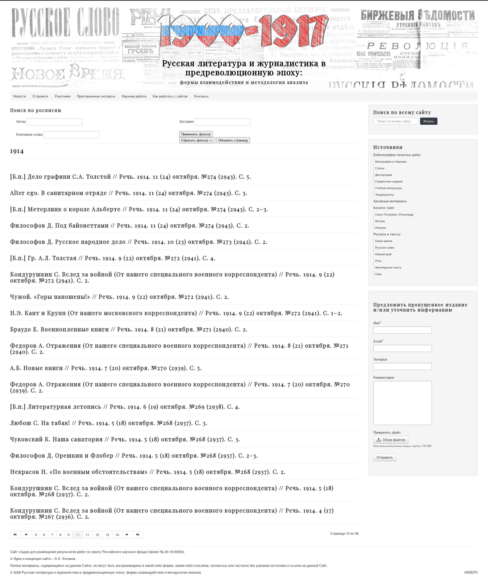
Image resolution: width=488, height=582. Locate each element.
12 (97, 534)
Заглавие (186, 121)
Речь (378, 261)
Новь (378, 274)
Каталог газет (383, 207)
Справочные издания (389, 181)
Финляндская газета (388, 267)
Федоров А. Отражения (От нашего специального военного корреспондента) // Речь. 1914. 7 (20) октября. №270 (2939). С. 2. (180, 387)
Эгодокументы (384, 194)
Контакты (201, 96)
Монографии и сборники (390, 161)
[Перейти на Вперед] (127, 534)
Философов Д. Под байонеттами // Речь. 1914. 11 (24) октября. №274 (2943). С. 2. (130, 225)
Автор (20, 121)
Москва (380, 221)
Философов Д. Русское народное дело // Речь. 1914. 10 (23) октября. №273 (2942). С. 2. (139, 241)
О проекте (40, 96)
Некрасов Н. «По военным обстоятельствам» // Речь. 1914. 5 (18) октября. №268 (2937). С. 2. (148, 471)
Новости (19, 96)
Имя (376, 322)
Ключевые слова (29, 134)
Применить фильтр (195, 134)
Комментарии (383, 377)
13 (107, 534)
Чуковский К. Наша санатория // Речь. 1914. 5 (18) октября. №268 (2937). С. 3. (125, 439)
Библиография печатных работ (397, 154)
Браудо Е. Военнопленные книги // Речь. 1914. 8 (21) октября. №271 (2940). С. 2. (129, 329)
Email (377, 341)
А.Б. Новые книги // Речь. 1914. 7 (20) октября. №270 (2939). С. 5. (106, 368)
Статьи (379, 168)
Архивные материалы (390, 201)
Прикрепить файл (387, 432)
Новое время (383, 241)
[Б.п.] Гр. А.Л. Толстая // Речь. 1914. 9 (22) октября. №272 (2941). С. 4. (113, 258)
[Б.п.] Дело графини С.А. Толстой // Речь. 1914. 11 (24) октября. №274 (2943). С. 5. (130, 176)
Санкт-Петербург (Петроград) (394, 214)
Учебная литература (388, 188)
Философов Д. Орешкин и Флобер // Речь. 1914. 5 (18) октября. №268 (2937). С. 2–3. (134, 455)
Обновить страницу (233, 140)
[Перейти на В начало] (15, 534)
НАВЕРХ (471, 572)
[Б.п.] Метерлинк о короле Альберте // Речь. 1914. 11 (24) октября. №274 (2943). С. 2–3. (139, 209)
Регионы (380, 227)
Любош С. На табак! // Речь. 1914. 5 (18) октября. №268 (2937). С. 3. (109, 423)
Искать (428, 121)
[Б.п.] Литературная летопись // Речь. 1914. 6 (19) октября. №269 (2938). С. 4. (125, 406)
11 (87, 534)
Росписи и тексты (386, 234)
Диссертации (383, 175)
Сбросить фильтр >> (197, 140)
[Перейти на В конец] (138, 534)
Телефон (380, 359)
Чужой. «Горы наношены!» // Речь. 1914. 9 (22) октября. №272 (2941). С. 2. (119, 296)
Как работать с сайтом (170, 96)
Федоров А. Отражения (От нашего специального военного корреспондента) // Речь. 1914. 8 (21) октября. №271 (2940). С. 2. (179, 348)
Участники (62, 96)
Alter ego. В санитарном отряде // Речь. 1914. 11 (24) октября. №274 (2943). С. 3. (129, 192)
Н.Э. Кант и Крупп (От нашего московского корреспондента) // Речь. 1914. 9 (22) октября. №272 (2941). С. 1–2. (176, 313)
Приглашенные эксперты (96, 96)
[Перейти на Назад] (26, 534)
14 (117, 534)
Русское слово (384, 247)
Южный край (383, 254)
